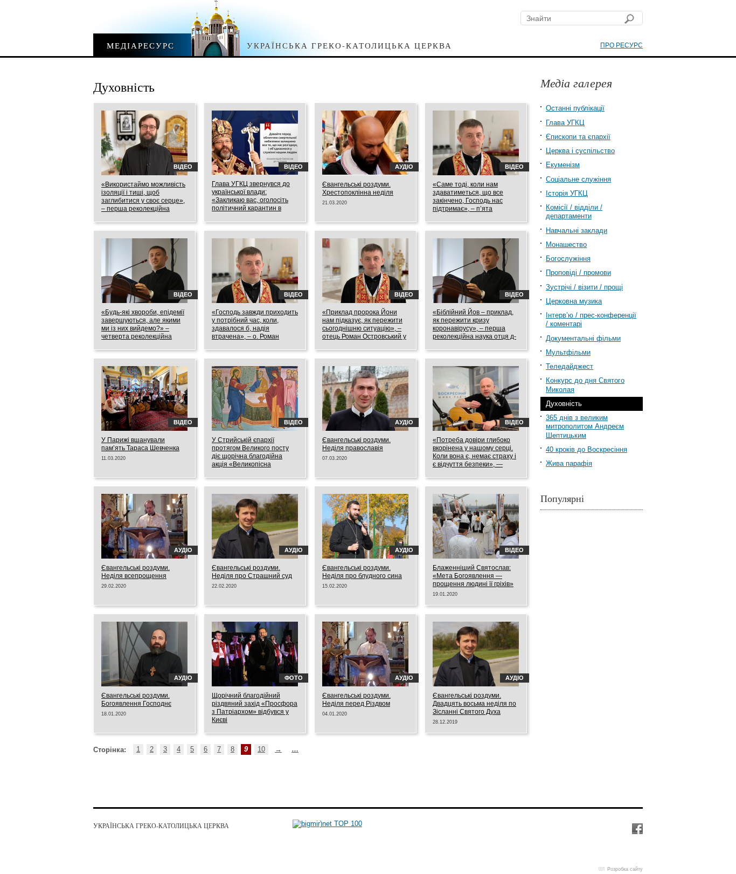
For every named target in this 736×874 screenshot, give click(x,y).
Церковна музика (574, 301)
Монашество (566, 244)
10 (261, 749)
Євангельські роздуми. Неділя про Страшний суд (252, 572)
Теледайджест (569, 366)
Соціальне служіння (578, 179)
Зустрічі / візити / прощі (584, 287)
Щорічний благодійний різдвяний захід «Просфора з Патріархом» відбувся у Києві (254, 708)
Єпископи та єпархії (578, 137)
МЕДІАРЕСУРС (141, 45)
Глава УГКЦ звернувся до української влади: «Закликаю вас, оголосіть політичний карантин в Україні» (251, 200)
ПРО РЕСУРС (621, 45)
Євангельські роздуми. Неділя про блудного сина (362, 572)
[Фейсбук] (637, 828)
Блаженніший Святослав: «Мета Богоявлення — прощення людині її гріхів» (473, 576)
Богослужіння (568, 258)
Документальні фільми (583, 338)
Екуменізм (563, 165)
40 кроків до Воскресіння (586, 449)
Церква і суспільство (580, 151)
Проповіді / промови (578, 273)
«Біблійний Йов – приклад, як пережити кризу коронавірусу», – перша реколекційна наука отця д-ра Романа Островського (474, 328)
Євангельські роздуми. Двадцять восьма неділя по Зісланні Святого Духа (474, 703)
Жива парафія (569, 463)
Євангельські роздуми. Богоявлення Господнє (136, 699)
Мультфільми (568, 352)
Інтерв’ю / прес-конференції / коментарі (591, 319)
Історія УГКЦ (567, 193)
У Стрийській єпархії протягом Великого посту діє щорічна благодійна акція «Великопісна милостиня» (250, 456)
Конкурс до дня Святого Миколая (585, 384)
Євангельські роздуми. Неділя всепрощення (135, 572)
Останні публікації (575, 108)
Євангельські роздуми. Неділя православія (356, 444)
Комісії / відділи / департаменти (574, 211)
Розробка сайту (625, 869)
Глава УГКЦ (565, 123)
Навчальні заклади (576, 230)
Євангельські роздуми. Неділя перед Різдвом (356, 699)
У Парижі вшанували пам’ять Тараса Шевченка (140, 444)
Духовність (564, 404)
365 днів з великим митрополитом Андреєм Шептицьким (585, 426)
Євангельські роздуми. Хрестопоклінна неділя (357, 188)
